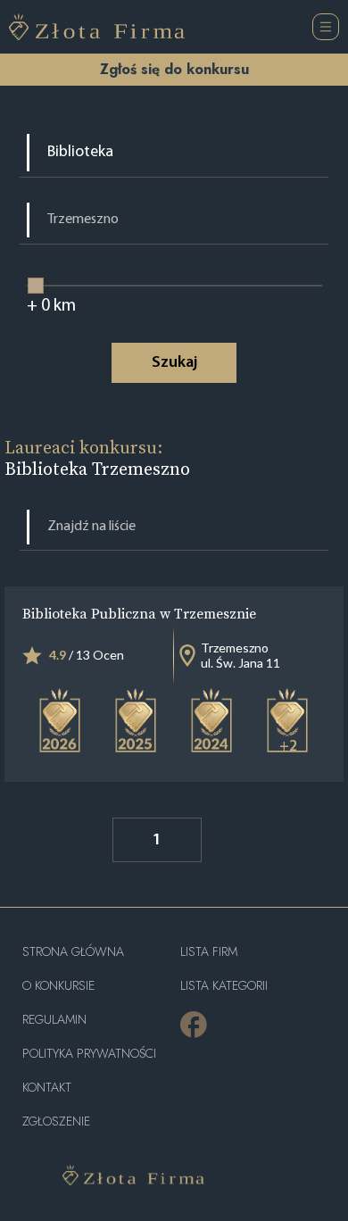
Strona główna (73, 951)
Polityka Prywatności (89, 1053)
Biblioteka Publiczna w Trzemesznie (139, 613)
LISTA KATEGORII (224, 985)
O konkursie (58, 985)
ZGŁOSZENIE (56, 1121)
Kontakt (46, 1087)
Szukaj (174, 363)
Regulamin (54, 1019)
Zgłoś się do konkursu (174, 69)
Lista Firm (208, 951)
